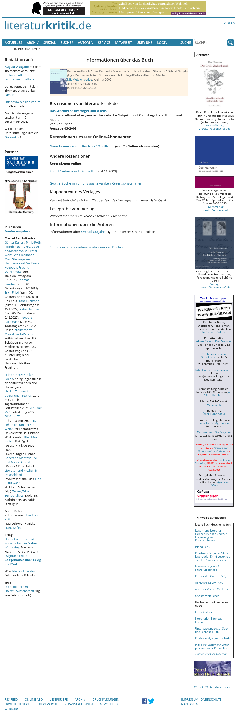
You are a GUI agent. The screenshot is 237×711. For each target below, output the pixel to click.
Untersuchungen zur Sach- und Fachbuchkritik (212, 629)
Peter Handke (29, 309)
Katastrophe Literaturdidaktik (213, 370)
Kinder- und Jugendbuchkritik (213, 638)
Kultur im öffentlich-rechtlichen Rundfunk (19, 77)
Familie (9, 95)
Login (162, 42)
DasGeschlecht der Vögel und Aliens (78, 111)
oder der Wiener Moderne (212, 589)
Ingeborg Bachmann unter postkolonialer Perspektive (212, 646)
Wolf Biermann (24, 255)
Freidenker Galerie (214, 332)
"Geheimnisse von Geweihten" (213, 355)
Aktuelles (13, 42)
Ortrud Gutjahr (93, 231)
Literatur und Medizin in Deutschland (21, 472)
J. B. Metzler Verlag (79, 79)
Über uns (145, 42)
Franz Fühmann (28, 301)
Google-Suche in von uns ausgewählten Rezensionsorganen (96, 183)
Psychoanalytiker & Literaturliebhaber (207, 567)
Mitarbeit (123, 42)
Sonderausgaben (17, 231)
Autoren (85, 42)
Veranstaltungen (79, 704)
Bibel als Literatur (23, 571)
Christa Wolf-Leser (207, 596)
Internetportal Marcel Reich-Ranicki (19, 332)
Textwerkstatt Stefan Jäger (214, 432)
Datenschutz (211, 699)
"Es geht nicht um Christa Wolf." (20, 424)
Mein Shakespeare (17, 259)
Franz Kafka (13, 528)
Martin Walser (18, 251)
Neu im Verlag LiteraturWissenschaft (214, 208)
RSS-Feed (11, 699)
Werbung (12, 709)
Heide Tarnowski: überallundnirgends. (18, 393)
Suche (185, 42)
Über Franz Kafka (214, 414)
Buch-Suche (48, 704)
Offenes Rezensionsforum (22, 102)
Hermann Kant (15, 263)
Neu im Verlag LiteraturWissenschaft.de (214, 126)
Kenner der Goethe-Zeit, (210, 576)
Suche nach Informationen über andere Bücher (86, 247)
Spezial (49, 42)
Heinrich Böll (13, 246)
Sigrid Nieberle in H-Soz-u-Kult (73, 171)
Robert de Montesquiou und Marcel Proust (21, 460)
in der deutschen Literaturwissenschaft (19, 589)
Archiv (33, 42)
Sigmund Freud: (23, 560)
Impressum (189, 699)
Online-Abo (12, 137)
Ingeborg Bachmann (18, 319)
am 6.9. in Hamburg (218, 393)
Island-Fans (202, 546)
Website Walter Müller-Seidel (213, 687)
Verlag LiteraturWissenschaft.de (214, 285)
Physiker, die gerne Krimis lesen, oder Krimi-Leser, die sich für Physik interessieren (213, 556)
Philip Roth (33, 242)
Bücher (66, 42)
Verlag (229, 23)
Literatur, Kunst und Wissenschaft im (21, 543)
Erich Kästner (203, 612)
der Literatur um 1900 (209, 582)
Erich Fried (12, 292)
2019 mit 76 (12, 416)
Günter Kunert (15, 242)
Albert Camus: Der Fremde (213, 341)
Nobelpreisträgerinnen (214, 423)
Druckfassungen (105, 699)
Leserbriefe (59, 699)
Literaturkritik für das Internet (208, 620)
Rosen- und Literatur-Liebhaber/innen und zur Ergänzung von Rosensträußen (211, 535)
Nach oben (189, 704)
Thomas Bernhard (17, 282)
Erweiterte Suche (18, 704)
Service (104, 42)
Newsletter (109, 704)
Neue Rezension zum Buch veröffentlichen (82, 146)
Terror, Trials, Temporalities (17, 493)
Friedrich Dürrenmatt (18, 269)
